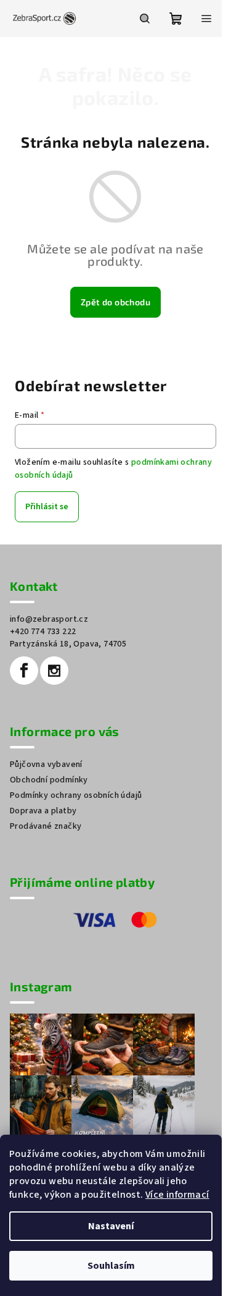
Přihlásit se (46, 507)
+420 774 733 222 (43, 631)
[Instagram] (54, 670)
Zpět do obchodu (115, 302)
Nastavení (111, 1226)
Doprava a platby (43, 811)
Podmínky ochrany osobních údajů (76, 795)
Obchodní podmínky (49, 780)
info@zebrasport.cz (49, 619)
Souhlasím (111, 1266)
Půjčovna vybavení (46, 764)
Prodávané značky (45, 826)
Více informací (177, 1194)
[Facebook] (24, 670)
